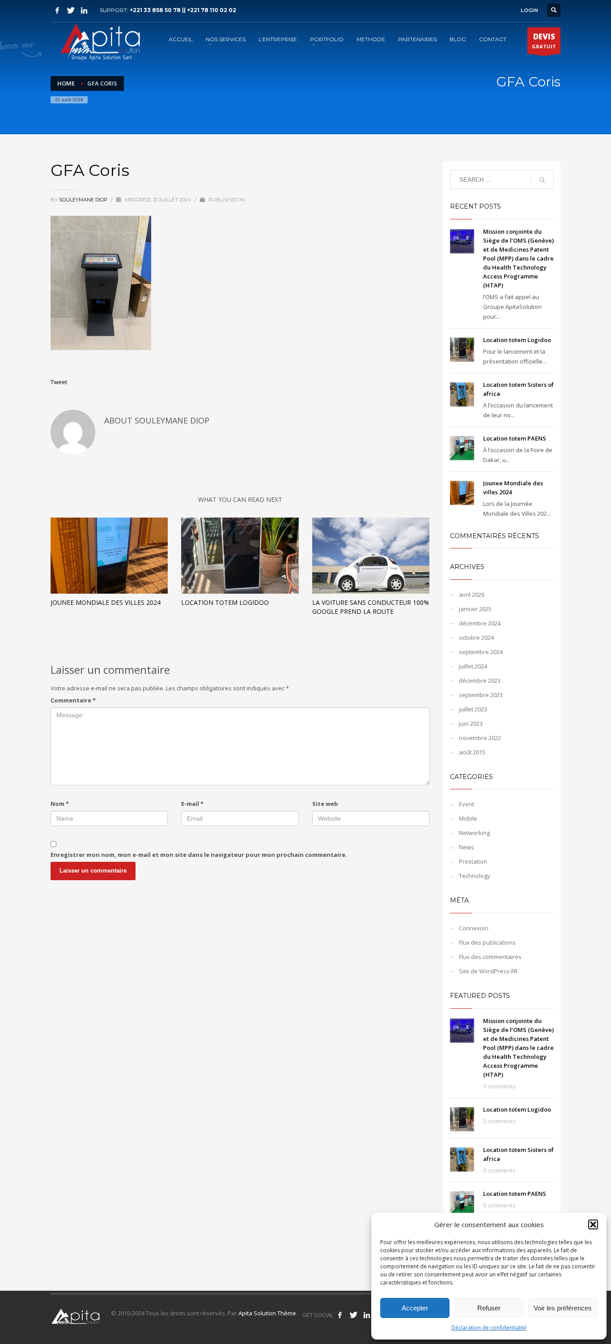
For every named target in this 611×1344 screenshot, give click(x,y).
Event (466, 804)
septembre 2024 (481, 652)
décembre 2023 (480, 680)
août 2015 (472, 752)
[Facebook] (57, 10)
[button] (593, 1224)
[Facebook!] (340, 1315)
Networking (474, 833)
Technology (474, 876)
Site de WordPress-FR (488, 971)
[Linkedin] (84, 10)
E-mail (192, 804)
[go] (542, 180)
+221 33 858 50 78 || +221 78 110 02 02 (183, 10)
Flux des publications (487, 942)
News (466, 847)
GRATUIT (544, 40)
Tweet (59, 382)
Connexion (473, 928)
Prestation (473, 861)
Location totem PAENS (514, 438)
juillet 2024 (473, 666)
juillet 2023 (473, 709)
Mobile (468, 818)
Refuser (489, 1308)
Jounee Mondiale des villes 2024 (106, 602)
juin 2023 (471, 723)
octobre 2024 (476, 637)
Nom (60, 804)
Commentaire (73, 700)
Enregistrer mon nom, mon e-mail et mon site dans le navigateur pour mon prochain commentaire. (199, 855)
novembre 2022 (480, 738)
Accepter (415, 1308)
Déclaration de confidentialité (488, 1327)
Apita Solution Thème (267, 1313)
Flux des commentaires (490, 957)
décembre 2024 (480, 623)
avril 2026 (471, 595)
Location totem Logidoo (225, 602)
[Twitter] (70, 10)
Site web (325, 804)
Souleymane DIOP (84, 200)
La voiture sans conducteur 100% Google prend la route (370, 607)
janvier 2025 (475, 609)
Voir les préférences (563, 1308)
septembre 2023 (481, 695)
